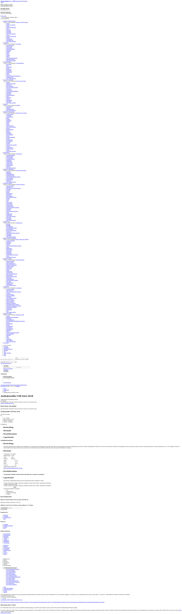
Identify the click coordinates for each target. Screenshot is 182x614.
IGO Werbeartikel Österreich (12, 569)
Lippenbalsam (9, 162)
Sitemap (5, 592)
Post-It (7, 73)
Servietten (8, 243)
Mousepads (8, 69)
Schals (7, 136)
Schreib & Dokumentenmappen (13, 76)
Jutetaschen (8, 268)
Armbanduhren (9, 116)
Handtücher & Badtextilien (12, 317)
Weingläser (8, 32)
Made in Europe (7, 353)
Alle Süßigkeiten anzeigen (12, 254)
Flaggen (8, 190)
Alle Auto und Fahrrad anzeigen (13, 188)
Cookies (5, 590)
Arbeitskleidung (9, 114)
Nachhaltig (6, 347)
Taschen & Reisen (7, 258)
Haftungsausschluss (7, 589)
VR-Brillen (8, 296)
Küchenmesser (9, 326)
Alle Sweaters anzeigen (11, 145)
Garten (7, 199)
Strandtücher (9, 215)
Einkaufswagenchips (11, 83)
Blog (4, 354)
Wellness (8, 166)
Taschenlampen (9, 178)
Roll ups (8, 74)
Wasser (7, 256)
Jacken (7, 124)
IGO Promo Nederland (11, 584)
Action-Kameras (10, 294)
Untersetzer (8, 339)
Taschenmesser (9, 179)
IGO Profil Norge (10, 583)
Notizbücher (9, 72)
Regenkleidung (9, 134)
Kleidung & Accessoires (8, 111)
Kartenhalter (9, 67)
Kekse (7, 247)
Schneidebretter (9, 328)
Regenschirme (9, 203)
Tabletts (8, 244)
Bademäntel (9, 318)
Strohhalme (8, 330)
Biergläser (8, 30)
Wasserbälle (9, 219)
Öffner (7, 331)
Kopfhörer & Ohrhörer (11, 307)
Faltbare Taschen (10, 266)
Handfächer (9, 120)
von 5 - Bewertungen (11, 1)
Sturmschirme (9, 205)
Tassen (7, 35)
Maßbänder (8, 173)
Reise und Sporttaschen (11, 276)
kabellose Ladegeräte (11, 303)
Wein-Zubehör (9, 340)
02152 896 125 (4, 386)
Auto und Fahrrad (10, 185)
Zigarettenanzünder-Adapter (12, 304)
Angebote (5, 346)
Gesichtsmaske (9, 157)
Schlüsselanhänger (10, 95)
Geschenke (5, 42)
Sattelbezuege (9, 187)
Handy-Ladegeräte (10, 300)
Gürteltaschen (9, 267)
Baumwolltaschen (10, 261)
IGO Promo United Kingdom (12, 582)
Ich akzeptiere (8, 612)
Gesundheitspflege (10, 159)
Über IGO (5, 515)
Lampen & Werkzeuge (8, 169)
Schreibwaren (6, 221)
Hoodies (8, 143)
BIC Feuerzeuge (10, 86)
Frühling (8, 51)
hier (180, 610)
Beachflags (8, 194)
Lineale (8, 68)
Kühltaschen (9, 271)
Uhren (7, 337)
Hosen (7, 123)
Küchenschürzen (10, 334)
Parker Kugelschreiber (11, 230)
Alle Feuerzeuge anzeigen (12, 87)
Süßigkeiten (9, 248)
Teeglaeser (8, 31)
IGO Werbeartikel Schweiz (12, 580)
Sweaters (8, 142)
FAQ (4, 355)
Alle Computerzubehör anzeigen (13, 291)
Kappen (8, 128)
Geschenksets (9, 47)
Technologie (6, 286)
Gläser (7, 28)
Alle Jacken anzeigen (11, 127)
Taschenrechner (9, 77)
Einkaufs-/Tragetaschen (11, 265)
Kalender (5, 104)
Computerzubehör (10, 289)
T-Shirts (8, 146)
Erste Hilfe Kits (9, 156)
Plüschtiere (8, 93)
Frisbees (8, 198)
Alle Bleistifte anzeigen (11, 228)
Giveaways (8, 88)
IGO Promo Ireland (10, 578)
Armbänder (8, 115)
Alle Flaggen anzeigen (11, 197)
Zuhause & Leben (7, 313)
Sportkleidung (9, 141)
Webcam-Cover (9, 290)
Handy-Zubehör (10, 299)
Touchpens (8, 231)
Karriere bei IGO (7, 517)
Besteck (8, 325)
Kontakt (5, 527)
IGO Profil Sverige (10, 573)
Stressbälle (8, 101)
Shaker (7, 26)
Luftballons (8, 92)
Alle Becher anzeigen (11, 27)
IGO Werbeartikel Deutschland (10, 567)
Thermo (8, 37)
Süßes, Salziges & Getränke (9, 238)
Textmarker (8, 235)
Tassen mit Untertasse (11, 36)
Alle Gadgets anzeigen (11, 298)
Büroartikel (8, 64)
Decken (8, 316)
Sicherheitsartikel (10, 174)
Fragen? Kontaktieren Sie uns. (7, 403)
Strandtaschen (9, 284)
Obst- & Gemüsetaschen (11, 274)
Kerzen (8, 322)
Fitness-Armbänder (10, 295)
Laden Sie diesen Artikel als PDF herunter (12, 468)
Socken (8, 138)
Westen (8, 150)
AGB (4, 587)
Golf (7, 201)
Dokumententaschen (10, 263)
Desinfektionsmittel (10, 155)
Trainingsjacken (9, 148)
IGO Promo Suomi (10, 579)
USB (7, 311)
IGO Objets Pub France (11, 575)
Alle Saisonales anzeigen (11, 58)
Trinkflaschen (9, 39)
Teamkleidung (9, 147)
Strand (7, 212)
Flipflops (8, 119)
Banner (8, 192)
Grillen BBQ (9, 202)
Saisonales (8, 50)
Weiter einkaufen (7, 382)
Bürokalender (9, 106)
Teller (7, 336)
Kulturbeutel (9, 161)
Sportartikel (8, 208)
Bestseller (5, 350)
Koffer (7, 270)
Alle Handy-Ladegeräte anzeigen (13, 305)
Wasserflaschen (9, 40)
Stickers (8, 99)
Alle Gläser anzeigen (11, 33)
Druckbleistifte (9, 226)
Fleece (7, 118)
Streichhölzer (9, 100)
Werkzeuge (8, 180)
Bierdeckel (8, 242)
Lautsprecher (9, 308)
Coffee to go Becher (10, 24)
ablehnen (3, 612)
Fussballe (8, 210)
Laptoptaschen (9, 272)
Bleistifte (8, 224)
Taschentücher (9, 165)
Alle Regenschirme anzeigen (12, 207)
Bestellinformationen (8, 525)
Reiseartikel (9, 277)
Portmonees (9, 133)
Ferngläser (8, 189)
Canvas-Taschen (10, 262)
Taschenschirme (9, 206)
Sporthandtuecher (10, 319)
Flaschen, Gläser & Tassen (9, 21)
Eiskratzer (8, 171)
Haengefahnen (9, 196)
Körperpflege (6, 152)
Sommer (8, 55)
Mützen (8, 130)
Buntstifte (8, 225)
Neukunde (5, 370)
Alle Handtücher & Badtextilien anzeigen (15, 321)
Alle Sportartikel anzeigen (12, 211)
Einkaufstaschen (7, 550)
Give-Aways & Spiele (8, 79)
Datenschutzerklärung (8, 588)
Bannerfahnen (9, 193)
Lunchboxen (9, 327)
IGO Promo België (10, 570)
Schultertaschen (9, 282)
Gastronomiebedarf (10, 240)
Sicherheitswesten (10, 175)
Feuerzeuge (8, 84)
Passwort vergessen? (8, 368)
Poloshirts (8, 132)
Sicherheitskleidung (10, 137)
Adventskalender (10, 45)
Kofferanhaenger (10, 279)
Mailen (18, 386)
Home (4, 388)
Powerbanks (9, 309)
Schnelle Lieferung (10, 59)
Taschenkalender (10, 109)
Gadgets (8, 293)
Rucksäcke (8, 281)
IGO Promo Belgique (11, 571)
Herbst (7, 53)
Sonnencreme (9, 164)
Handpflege (9, 160)
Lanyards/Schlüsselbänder (12, 91)
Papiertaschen (9, 275)
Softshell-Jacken (10, 125)
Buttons (8, 82)
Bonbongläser (9, 249)
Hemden (8, 122)
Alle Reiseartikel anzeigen (12, 280)
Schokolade (9, 253)
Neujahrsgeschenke (10, 49)
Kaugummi (8, 251)
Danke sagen (9, 46)
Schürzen (5, 546)
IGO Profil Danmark (11, 574)
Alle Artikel (6, 342)
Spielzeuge (8, 97)
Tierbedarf (8, 217)
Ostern (7, 54)
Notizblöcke (9, 70)
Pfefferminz (9, 252)
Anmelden (6, 365)
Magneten (8, 335)
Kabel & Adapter (10, 302)
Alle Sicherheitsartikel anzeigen (13, 176)
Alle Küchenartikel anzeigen (12, 332)
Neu (4, 351)
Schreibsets (8, 234)
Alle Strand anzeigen (11, 216)
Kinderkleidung (9, 129)
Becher (7, 23)
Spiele (7, 96)
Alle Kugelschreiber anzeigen (13, 233)
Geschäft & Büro (7, 62)
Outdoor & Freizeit (7, 183)
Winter (7, 56)
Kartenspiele (9, 90)
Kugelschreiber (9, 229)
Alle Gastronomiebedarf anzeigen (13, 245)
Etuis (7, 65)
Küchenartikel (9, 323)
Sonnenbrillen (9, 139)
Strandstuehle (9, 213)
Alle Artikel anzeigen (11, 41)
